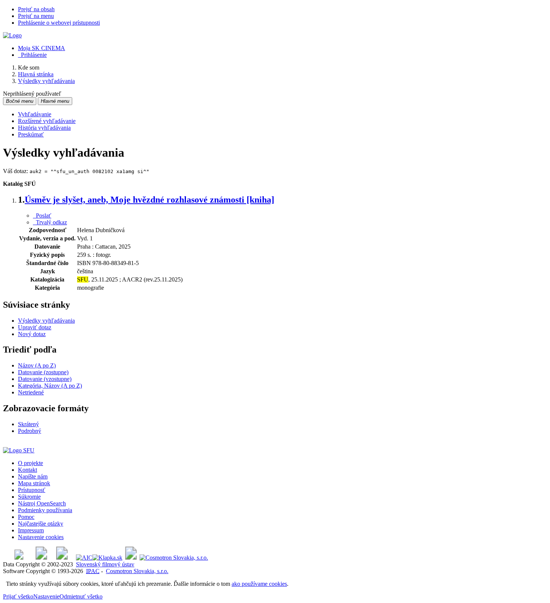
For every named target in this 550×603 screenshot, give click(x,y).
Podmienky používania (45, 510)
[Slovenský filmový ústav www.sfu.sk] (18, 450)
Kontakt (27, 470)
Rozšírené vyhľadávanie (47, 121)
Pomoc (26, 517)
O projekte (30, 463)
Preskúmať (31, 134)
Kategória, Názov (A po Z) (50, 385)
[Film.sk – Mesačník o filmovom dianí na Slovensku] (19, 557)
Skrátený (28, 424)
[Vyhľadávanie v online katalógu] (12, 35)
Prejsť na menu (36, 16)
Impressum (31, 530)
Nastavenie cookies (41, 537)
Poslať (42, 215)
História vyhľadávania (44, 127)
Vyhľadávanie (34, 114)
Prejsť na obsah (36, 9)
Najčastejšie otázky (40, 523)
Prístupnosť (31, 490)
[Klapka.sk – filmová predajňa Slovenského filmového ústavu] (107, 557)
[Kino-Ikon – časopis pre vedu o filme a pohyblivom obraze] (41, 557)
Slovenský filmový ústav (105, 564)
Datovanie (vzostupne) (44, 379)
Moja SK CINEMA (41, 48)
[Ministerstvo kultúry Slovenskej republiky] (131, 557)
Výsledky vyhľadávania (46, 320)
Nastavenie (46, 596)
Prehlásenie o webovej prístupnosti (59, 22)
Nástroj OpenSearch (42, 503)
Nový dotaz (32, 334)
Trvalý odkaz (50, 222)
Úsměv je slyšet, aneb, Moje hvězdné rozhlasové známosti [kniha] (149, 199)
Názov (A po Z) (37, 365)
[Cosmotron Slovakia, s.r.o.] (174, 557)
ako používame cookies (259, 584)
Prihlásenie (32, 55)
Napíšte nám (33, 476)
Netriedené (31, 392)
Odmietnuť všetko (81, 596)
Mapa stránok (34, 483)
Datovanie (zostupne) (43, 372)
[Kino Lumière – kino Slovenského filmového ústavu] (62, 557)
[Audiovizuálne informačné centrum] (84, 557)
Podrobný (29, 431)
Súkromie (29, 496)
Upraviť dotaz (34, 327)
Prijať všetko (18, 596)
